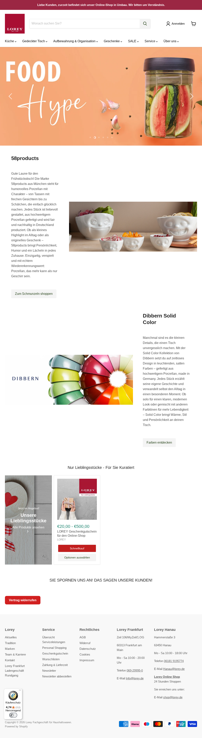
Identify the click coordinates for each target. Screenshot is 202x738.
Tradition (10, 643)
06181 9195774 (174, 661)
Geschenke (112, 41)
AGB (82, 637)
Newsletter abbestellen (56, 676)
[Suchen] (145, 23)
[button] (176, 23)
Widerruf (84, 643)
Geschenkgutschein (55, 653)
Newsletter (49, 670)
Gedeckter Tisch (34, 41)
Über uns (170, 41)
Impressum (86, 660)
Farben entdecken (159, 442)
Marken (10, 648)
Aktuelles (11, 637)
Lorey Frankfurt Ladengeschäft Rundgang (15, 670)
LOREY (61, 539)
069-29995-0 (135, 670)
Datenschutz (87, 648)
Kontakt (10, 660)
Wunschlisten (51, 659)
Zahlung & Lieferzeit (55, 665)
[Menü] (20, 691)
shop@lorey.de (172, 697)
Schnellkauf (77, 548)
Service (150, 41)
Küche (10, 41)
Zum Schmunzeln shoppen (34, 293)
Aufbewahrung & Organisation (74, 41)
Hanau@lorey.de (174, 669)
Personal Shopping (54, 647)
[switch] (13, 715)
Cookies (84, 654)
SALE (132, 41)
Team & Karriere (15, 654)
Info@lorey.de (135, 678)
